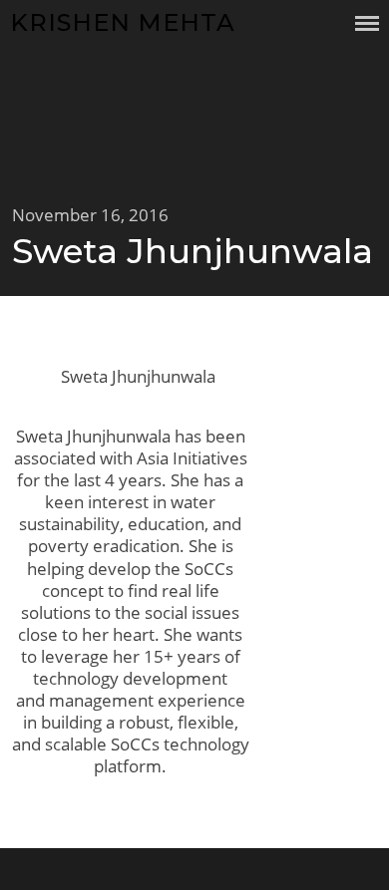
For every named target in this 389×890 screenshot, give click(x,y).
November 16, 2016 (90, 214)
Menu (367, 23)
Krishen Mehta (122, 22)
